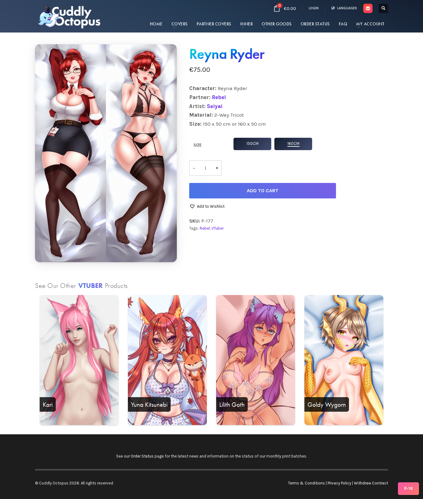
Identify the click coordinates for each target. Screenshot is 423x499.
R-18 (408, 488)
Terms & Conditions (306, 483)
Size (198, 145)
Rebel (219, 97)
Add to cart (262, 190)
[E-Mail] (368, 8)
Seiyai (215, 106)
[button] (207, 206)
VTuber (218, 228)
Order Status (142, 456)
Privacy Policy (339, 483)
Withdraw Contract (371, 483)
